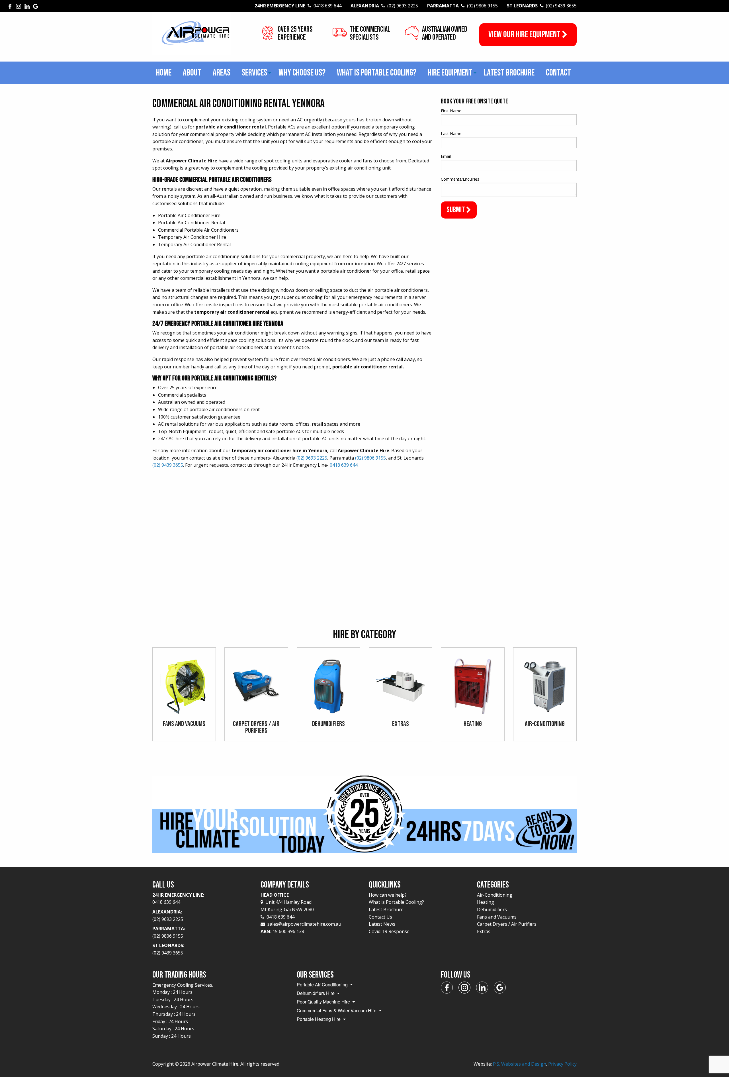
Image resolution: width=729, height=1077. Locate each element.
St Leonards (542, 6)
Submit (456, 210)
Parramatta (462, 6)
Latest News (382, 924)
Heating (485, 902)
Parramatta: (168, 932)
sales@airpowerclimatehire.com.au (304, 924)
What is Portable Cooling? (376, 72)
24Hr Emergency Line (298, 6)
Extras (483, 931)
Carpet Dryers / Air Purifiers (506, 924)
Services (254, 72)
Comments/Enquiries (460, 179)
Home (163, 72)
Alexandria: (167, 915)
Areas (221, 72)
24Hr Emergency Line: (178, 898)
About (192, 72)
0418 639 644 (344, 465)
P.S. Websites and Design (519, 1064)
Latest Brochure (509, 72)
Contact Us (380, 917)
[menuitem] (163, 73)
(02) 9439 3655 (167, 465)
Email (446, 156)
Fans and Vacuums (497, 917)
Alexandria (384, 6)
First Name (451, 110)
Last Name (451, 133)
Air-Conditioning (494, 895)
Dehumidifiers (492, 909)
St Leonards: (168, 949)
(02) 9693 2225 (311, 458)
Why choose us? (302, 72)
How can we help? (388, 895)
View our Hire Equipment (525, 34)
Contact (558, 72)
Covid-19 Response (389, 931)
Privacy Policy (562, 1064)
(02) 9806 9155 (370, 458)
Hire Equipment (450, 72)
